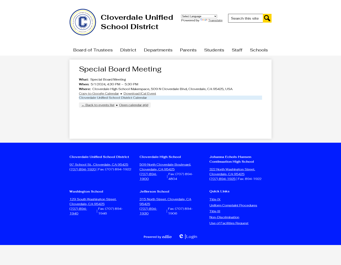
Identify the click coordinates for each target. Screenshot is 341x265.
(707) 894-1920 (82, 169)
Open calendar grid (133, 105)
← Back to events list (98, 105)
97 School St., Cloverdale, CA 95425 (98, 164)
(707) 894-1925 (222, 179)
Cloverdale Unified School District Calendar (113, 98)
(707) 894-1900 (148, 176)
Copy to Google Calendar (99, 93)
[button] (93, 50)
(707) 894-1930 (148, 211)
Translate (215, 20)
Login (187, 236)
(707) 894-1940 (78, 211)
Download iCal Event (140, 93)
